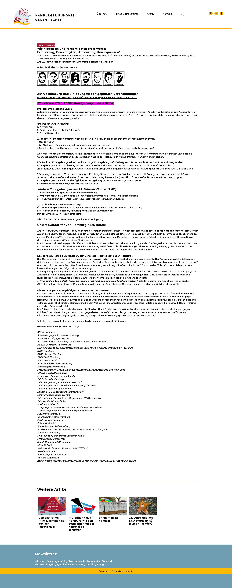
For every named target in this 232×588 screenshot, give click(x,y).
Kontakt (167, 13)
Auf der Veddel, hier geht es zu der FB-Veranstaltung (67, 192)
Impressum (104, 571)
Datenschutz (117, 571)
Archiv (150, 13)
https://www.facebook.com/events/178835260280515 (67, 183)
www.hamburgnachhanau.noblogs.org (82, 219)
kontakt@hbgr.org (116, 321)
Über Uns (102, 13)
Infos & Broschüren (127, 13)
